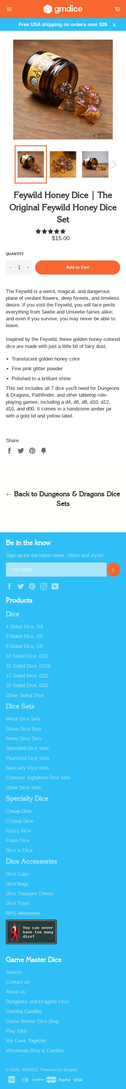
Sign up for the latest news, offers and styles (55, 555)
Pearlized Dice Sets (27, 758)
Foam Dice (18, 840)
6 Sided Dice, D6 (24, 636)
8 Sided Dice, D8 (24, 646)
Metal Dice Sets (23, 719)
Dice (12, 614)
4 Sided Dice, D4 (24, 627)
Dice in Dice (19, 850)
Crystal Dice (19, 821)
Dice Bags (17, 884)
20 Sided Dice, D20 (27, 685)
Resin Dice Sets (23, 738)
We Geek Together (26, 1040)
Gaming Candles (24, 1011)
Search (13, 972)
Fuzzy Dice (18, 831)
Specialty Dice (27, 798)
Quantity (15, 254)
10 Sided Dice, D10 (27, 656)
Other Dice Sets (23, 787)
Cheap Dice (18, 811)
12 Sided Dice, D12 (27, 676)
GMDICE (30, 1070)
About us (15, 991)
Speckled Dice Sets (27, 748)
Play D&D (16, 1031)
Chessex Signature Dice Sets (38, 777)
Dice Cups (17, 874)
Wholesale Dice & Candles (35, 1050)
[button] (51, 231)
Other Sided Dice (24, 695)
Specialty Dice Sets (27, 768)
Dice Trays (18, 903)
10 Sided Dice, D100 (28, 666)
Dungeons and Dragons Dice (37, 1001)
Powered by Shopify (58, 1070)
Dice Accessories (31, 861)
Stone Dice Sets (23, 729)
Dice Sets (20, 706)
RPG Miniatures (23, 913)
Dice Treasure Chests (30, 893)
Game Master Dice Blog (32, 1021)
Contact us (18, 982)
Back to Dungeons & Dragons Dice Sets (66, 499)
